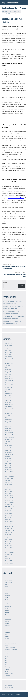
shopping (7, 651)
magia (7, 627)
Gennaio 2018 (9, 548)
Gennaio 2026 (9, 356)
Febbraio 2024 (9, 404)
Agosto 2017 (8, 556)
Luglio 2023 (8, 419)
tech (6, 658)
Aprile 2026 (8, 352)
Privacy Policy (9, 687)
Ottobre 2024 (9, 387)
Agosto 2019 (8, 508)
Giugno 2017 (8, 558)
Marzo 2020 (8, 493)
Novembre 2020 (9, 476)
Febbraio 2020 (9, 495)
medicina (7, 632)
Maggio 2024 (8, 398)
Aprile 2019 (8, 517)
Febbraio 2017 (9, 563)
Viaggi (7, 669)
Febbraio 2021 (9, 469)
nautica (7, 636)
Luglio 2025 (8, 369)
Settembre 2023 (9, 415)
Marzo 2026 (8, 354)
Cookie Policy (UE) (10, 685)
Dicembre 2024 (9, 382)
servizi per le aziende (11, 649)
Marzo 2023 (8, 428)
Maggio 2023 (8, 424)
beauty (7, 593)
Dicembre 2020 (9, 474)
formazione (8, 617)
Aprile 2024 (8, 400)
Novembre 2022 (9, 437)
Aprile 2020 (8, 491)
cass (6, 599)
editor (13, 14)
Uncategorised (9, 664)
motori (7, 634)
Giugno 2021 (8, 461)
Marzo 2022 (8, 450)
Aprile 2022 (8, 448)
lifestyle (7, 625)
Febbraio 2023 (9, 430)
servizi (7, 645)
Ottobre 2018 (8, 528)
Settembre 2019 (9, 506)
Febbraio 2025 (9, 378)
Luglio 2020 (8, 485)
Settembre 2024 (9, 389)
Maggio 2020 (8, 489)
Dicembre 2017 (9, 550)
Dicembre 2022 (9, 435)
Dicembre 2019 (9, 500)
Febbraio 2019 (9, 521)
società (7, 654)
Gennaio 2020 (9, 498)
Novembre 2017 (9, 552)
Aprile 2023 (8, 426)
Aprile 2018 (8, 541)
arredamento (8, 582)
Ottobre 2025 (9, 363)
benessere (8, 595)
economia (8, 606)
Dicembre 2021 (9, 456)
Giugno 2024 (8, 395)
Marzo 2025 (8, 376)
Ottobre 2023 (9, 413)
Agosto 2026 (8, 343)
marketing (4, 11)
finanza (7, 612)
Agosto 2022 (8, 443)
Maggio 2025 (8, 374)
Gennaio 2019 (9, 524)
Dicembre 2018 (9, 526)
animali (7, 578)
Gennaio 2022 (9, 454)
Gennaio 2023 (9, 432)
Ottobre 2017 (8, 554)
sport (6, 656)
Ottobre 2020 (9, 478)
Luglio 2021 (8, 458)
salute (7, 641)
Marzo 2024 (8, 402)
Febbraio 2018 (9, 545)
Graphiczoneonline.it (10, 2)
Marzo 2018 (8, 543)
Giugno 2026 (8, 348)
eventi (7, 608)
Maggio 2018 (8, 539)
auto (6, 586)
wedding (7, 675)
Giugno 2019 (8, 513)
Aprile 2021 (8, 465)
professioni (8, 638)
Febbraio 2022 (9, 452)
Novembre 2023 (9, 411)
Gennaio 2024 (9, 406)
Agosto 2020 (8, 482)
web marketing (16, 11)
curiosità (7, 601)
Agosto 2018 (8, 532)
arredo (7, 584)
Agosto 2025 (8, 367)
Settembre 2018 (9, 530)
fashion (7, 610)
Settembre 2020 (9, 480)
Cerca (5, 282)
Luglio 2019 (8, 511)
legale (7, 623)
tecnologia (8, 660)
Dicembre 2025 (9, 359)
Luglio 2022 (8, 445)
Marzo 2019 (8, 519)
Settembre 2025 (9, 365)
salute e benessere (10, 643)
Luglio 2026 (8, 345)
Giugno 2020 (8, 487)
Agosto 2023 (8, 417)
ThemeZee (17, 694)
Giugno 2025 (8, 372)
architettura (8, 580)
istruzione (8, 619)
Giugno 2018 (8, 537)
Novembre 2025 (9, 361)
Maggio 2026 (8, 350)
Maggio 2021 (8, 463)
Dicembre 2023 (9, 408)
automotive (8, 588)
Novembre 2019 (9, 502)
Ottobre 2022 (9, 439)
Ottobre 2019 (8, 504)
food (6, 614)
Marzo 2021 (8, 467)
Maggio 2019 (8, 515)
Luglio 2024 (8, 393)
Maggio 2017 (8, 561)
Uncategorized (9, 667)
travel (6, 662)
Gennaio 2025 (9, 380)
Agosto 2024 (8, 391)
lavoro (7, 621)
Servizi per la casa (10, 647)
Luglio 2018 (8, 534)
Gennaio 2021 (9, 471)
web (10, 11)
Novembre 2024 (9, 385)
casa (6, 597)
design (7, 604)
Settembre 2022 (9, 441)
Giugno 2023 (8, 422)
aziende (7, 591)
